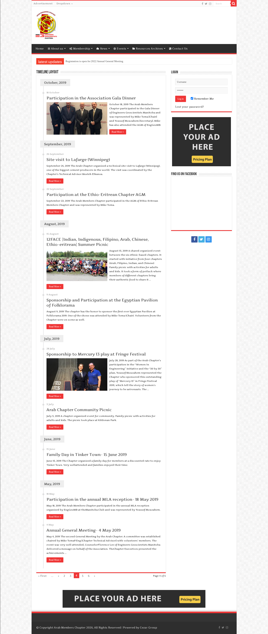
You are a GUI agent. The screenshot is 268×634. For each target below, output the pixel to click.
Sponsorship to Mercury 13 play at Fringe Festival (96, 354)
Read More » (118, 131)
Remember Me (203, 98)
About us (57, 48)
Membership (81, 48)
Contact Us (180, 48)
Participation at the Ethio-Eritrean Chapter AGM (96, 194)
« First (42, 575)
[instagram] (210, 3)
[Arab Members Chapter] (46, 24)
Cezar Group (148, 627)
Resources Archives (149, 48)
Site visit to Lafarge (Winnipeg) (78, 159)
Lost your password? (189, 106)
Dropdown (63, 3)
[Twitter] (206, 3)
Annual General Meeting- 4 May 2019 (83, 530)
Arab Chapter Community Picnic (79, 409)
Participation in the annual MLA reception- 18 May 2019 (102, 499)
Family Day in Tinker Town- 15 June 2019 (86, 454)
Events (121, 48)
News (103, 48)
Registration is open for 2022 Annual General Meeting (94, 61)
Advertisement (43, 3)
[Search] (234, 3)
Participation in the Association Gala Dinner (91, 98)
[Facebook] (202, 3)
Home (40, 48)
